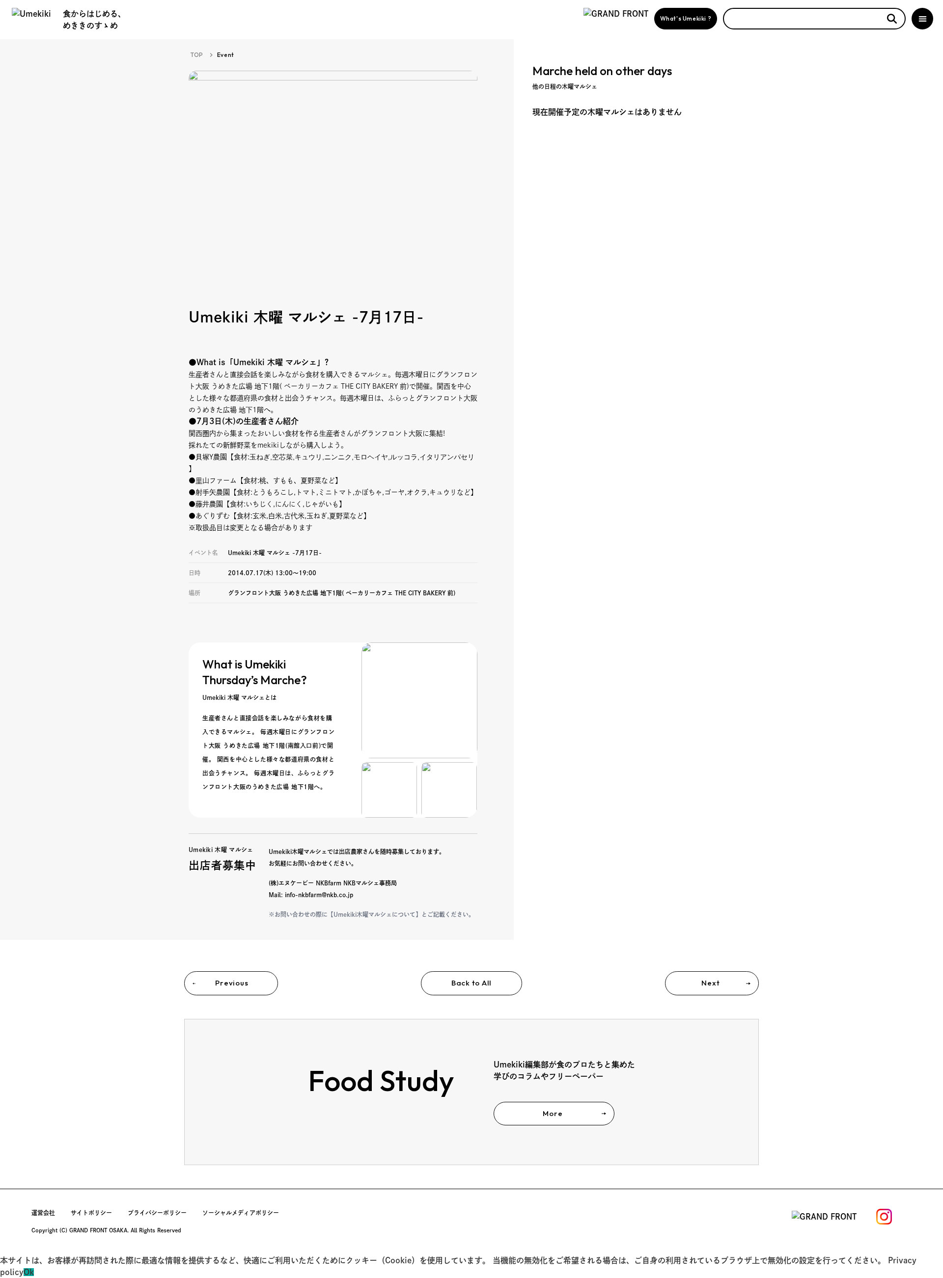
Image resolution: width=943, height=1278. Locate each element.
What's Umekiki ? (686, 18)
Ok (29, 1272)
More (552, 1113)
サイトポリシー (91, 1213)
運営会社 (43, 1213)
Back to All (471, 982)
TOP (197, 54)
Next (710, 982)
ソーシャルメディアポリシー (240, 1213)
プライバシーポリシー (157, 1213)
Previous (231, 982)
